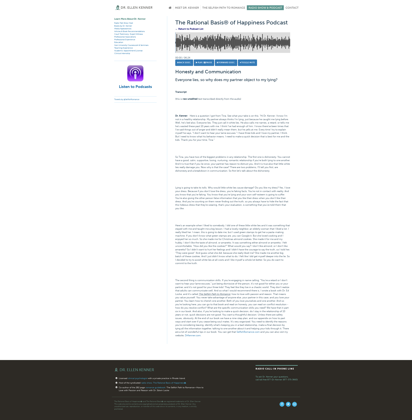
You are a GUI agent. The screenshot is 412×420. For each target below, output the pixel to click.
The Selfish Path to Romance (223, 7)
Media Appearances (122, 28)
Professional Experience (124, 39)
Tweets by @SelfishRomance (126, 99)
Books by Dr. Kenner (123, 26)
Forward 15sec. (226, 62)
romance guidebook (155, 387)
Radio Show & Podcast (265, 7)
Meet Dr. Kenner (187, 7)
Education (118, 42)
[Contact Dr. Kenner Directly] (294, 404)
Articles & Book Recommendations (129, 31)
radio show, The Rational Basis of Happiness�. (164, 383)
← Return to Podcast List (189, 28)
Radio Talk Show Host (123, 23)
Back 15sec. (184, 62)
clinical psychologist (137, 378)
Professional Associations (125, 37)
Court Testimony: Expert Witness (128, 34)
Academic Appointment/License (128, 51)
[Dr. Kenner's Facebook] (282, 404)
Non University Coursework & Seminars (131, 45)
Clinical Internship (122, 53)
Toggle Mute (248, 62)
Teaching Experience (123, 48)
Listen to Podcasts (135, 86)
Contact (292, 7)
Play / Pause (204, 62)
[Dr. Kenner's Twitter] (288, 404)
